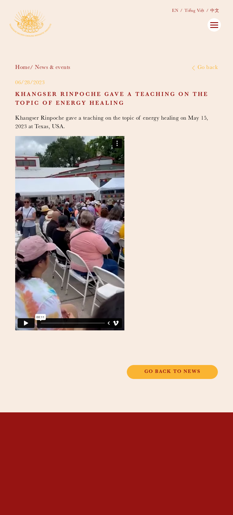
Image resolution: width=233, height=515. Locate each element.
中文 (214, 11)
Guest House (133, 446)
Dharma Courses (138, 442)
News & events (52, 68)
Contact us (131, 460)
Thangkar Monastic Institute (158, 432)
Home (22, 68)
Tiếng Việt (194, 11)
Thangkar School (140, 437)
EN (175, 11)
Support (127, 456)
